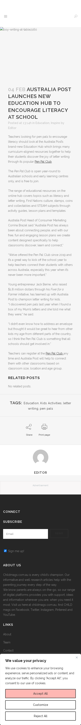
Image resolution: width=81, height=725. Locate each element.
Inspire (55, 123)
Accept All (40, 693)
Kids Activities (51, 403)
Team (6, 642)
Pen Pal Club (43, 161)
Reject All (40, 716)
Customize (40, 704)
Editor (12, 128)
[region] (40, 689)
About (7, 634)
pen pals (46, 408)
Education (42, 123)
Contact (8, 650)
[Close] (76, 657)
